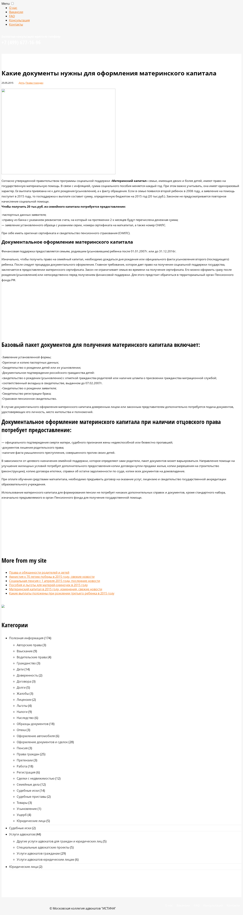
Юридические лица (31, 821)
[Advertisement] (121, 312)
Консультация (19, 20)
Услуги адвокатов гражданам (38, 853)
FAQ (12, 16)
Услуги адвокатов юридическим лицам (45, 859)
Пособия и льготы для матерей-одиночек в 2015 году (48, 585)
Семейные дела (28, 784)
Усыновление (27, 809)
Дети (21, 82)
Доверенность (27, 675)
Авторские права (29, 645)
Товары (22, 803)
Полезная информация (26, 638)
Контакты (16, 24)
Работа (22, 766)
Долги (21, 687)
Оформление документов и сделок (42, 742)
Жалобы (23, 693)
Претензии (25, 760)
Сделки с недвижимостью (35, 778)
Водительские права (32, 657)
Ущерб (22, 815)
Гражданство (26, 663)
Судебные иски (28, 790)
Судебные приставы (31, 797)
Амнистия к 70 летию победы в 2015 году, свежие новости (52, 577)
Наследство (25, 718)
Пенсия (22, 748)
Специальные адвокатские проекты (43, 847)
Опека (21, 730)
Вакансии (16, 12)
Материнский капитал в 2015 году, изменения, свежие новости (55, 589)
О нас (13, 8)
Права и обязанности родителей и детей (39, 572)
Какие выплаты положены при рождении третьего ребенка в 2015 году (61, 593)
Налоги (22, 712)
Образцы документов (32, 724)
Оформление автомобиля (36, 736)
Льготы (22, 706)
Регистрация (26, 772)
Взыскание (25, 651)
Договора (24, 681)
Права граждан (34, 82)
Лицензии (24, 700)
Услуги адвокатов (22, 834)
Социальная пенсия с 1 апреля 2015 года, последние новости (54, 581)
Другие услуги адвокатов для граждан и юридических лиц (59, 841)
